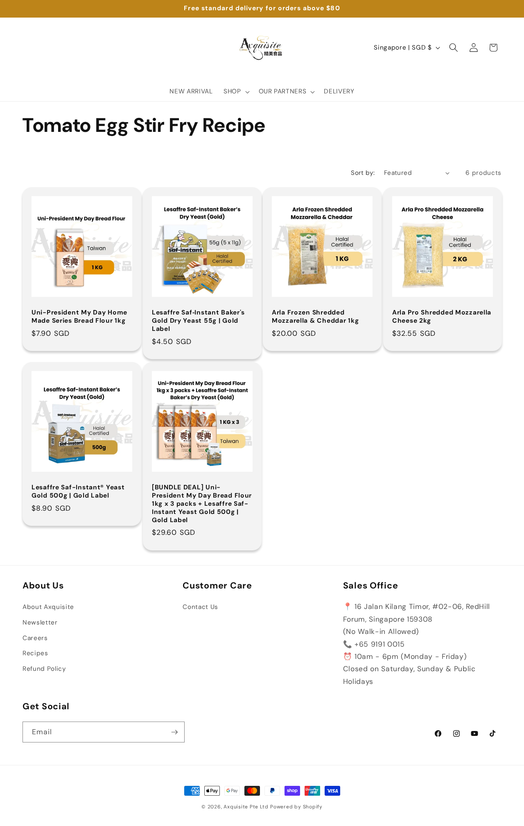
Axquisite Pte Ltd (246, 806)
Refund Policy (44, 669)
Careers (35, 638)
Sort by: (363, 173)
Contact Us (200, 607)
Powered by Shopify (296, 806)
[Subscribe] (174, 732)
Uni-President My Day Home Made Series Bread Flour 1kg (79, 317)
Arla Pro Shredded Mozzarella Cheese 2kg (441, 317)
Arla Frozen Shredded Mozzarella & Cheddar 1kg (315, 317)
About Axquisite (48, 607)
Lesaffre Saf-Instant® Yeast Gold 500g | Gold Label (78, 492)
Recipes (35, 653)
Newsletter (40, 622)
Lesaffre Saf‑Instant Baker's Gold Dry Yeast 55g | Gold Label (198, 321)
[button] (235, 91)
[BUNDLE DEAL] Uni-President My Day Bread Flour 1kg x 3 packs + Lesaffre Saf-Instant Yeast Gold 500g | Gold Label (202, 504)
